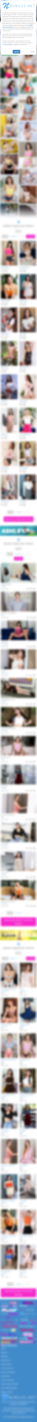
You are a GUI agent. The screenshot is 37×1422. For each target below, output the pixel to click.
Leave (33, 51)
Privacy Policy (8, 44)
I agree (16, 52)
